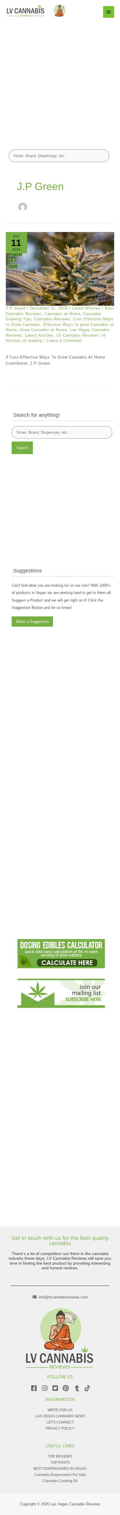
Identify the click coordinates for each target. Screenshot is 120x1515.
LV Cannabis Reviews (78, 335)
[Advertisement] (60, 81)
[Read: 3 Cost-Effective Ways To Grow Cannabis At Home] (60, 269)
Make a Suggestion (32, 621)
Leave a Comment (64, 340)
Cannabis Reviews (52, 319)
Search (22, 448)
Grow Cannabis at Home (43, 330)
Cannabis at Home (62, 314)
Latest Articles (86, 308)
